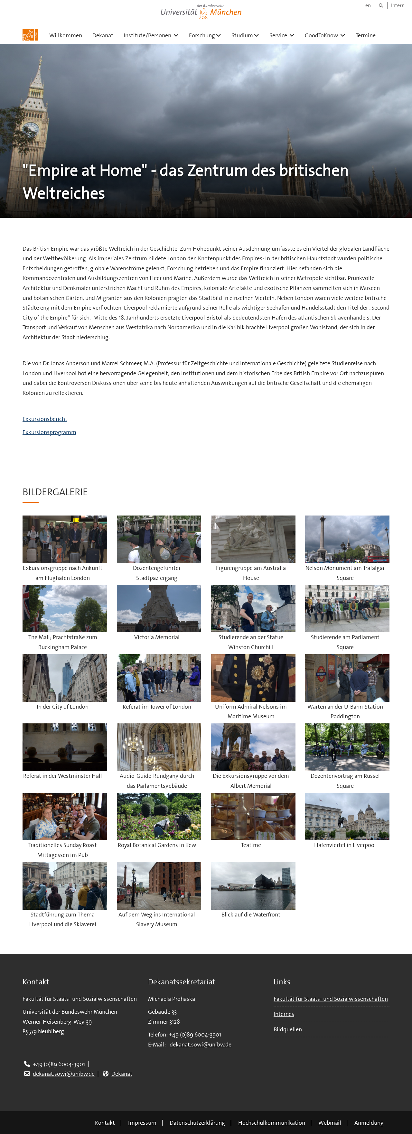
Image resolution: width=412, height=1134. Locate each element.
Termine (366, 35)
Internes (284, 1014)
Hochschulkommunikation (271, 1123)
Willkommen (65, 35)
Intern (398, 5)
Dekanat (102, 35)
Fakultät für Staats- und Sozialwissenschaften (331, 999)
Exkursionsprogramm (49, 432)
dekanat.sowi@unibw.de (64, 1074)
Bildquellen (288, 1029)
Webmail (329, 1123)
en (368, 5)
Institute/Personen (154, 35)
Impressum (142, 1123)
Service (284, 35)
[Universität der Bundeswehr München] (201, 10)
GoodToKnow (328, 35)
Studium (247, 35)
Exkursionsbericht (45, 419)
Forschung (207, 35)
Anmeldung (369, 1123)
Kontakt (105, 1123)
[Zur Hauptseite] (30, 35)
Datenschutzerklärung (197, 1123)
